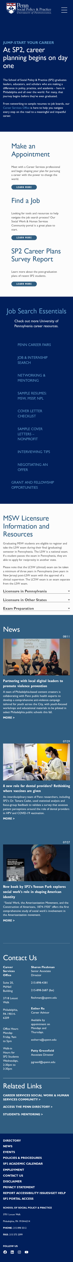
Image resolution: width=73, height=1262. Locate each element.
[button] (36, 591)
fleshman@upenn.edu (44, 997)
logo (28, 9)
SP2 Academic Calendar (23, 1163)
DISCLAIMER (12, 1181)
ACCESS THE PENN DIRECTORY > (27, 1106)
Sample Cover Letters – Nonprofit (30, 434)
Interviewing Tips (34, 452)
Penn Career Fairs (34, 345)
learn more (24, 187)
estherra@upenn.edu (44, 1039)
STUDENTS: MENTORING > (23, 1114)
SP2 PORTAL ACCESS (18, 1198)
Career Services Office (16, 107)
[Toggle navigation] (64, 10)
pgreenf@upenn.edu (43, 1062)
